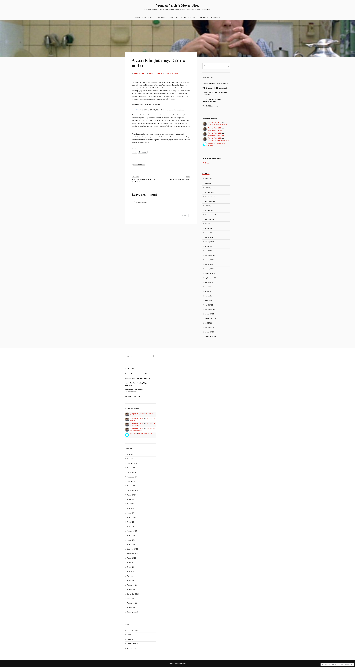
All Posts (203, 17)
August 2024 (209, 219)
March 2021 (209, 305)
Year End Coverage (190, 17)
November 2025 (210, 201)
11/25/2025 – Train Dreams (216, 135)
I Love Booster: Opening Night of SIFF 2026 (214, 93)
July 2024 (208, 224)
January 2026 (209, 192)
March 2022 (209, 264)
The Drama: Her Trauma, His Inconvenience (211, 100)
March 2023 (209, 251)
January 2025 (209, 210)
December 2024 (210, 215)
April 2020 (208, 323)
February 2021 (210, 309)
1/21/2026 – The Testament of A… (218, 124)
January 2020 (209, 332)
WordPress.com (132, 648)
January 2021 (209, 314)
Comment (184, 215)
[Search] (227, 66)
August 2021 (209, 282)
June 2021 (208, 291)
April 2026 (208, 183)
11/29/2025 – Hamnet (215, 130)
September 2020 (210, 318)
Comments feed (132, 644)
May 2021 (208, 296)
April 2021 (208, 300)
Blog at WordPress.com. (177, 663)
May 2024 (208, 233)
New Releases (160, 17)
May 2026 (208, 179)
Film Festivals (173, 17)
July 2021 (208, 287)
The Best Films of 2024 (145, 433)
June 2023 (208, 246)
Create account (132, 630)
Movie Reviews (172, 73)
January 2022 (209, 269)
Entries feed (131, 639)
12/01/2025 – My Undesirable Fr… (218, 140)
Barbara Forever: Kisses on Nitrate (215, 83)
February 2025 (210, 206)
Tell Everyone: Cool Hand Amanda (214, 88)
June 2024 (208, 228)
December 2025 (210, 197)
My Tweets (206, 163)
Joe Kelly (210, 143)
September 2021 (210, 278)
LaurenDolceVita (155, 73)
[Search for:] (216, 66)
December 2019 (210, 336)
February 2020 (210, 327)
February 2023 (210, 255)
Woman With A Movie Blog (177, 5)
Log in (129, 635)
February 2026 (210, 188)
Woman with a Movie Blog (143, 17)
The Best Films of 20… (215, 122)
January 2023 (209, 260)
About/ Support (215, 17)
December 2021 (210, 273)
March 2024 (209, 237)
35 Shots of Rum (138, 164)
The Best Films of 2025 (210, 106)
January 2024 (209, 242)
